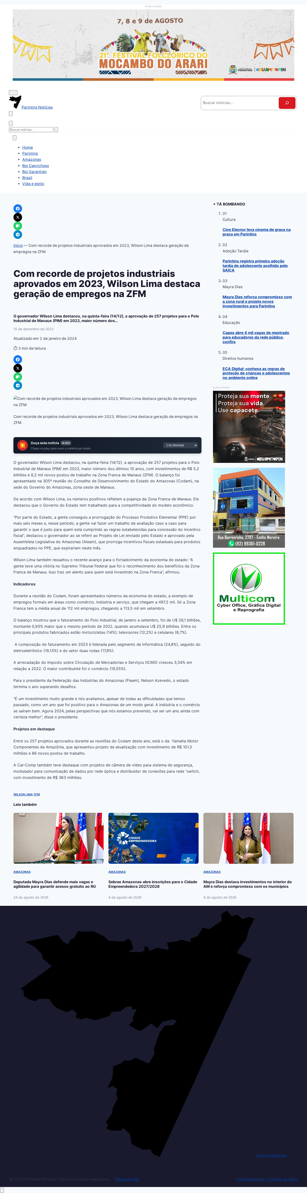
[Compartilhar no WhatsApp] (17, 377)
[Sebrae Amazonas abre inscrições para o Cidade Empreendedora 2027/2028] (153, 838)
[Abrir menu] (13, 92)
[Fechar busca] (11, 123)
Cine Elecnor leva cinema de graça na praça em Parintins (257, 231)
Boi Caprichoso (35, 165)
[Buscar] (287, 103)
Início (18, 245)
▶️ (22, 445)
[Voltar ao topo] (2, 1190)
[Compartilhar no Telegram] (17, 385)
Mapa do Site (127, 1179)
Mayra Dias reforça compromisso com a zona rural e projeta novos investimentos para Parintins (257, 301)
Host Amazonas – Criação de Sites (266, 1179)
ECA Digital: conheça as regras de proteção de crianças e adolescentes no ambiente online (256, 373)
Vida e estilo (33, 183)
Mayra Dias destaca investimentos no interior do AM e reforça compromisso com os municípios (247, 884)
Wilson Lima (23, 794)
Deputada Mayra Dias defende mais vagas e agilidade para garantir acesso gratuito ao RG (54, 884)
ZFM (37, 794)
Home (27, 147)
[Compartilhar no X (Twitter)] (17, 368)
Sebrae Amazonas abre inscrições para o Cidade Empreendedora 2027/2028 (152, 884)
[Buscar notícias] (11, 113)
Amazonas (31, 159)
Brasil (27, 177)
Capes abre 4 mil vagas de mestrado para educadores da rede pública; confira (256, 337)
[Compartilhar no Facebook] (17, 359)
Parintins (30, 153)
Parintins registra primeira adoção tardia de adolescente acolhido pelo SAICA (255, 266)
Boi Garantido (34, 171)
